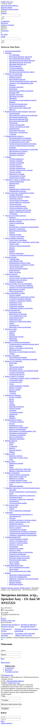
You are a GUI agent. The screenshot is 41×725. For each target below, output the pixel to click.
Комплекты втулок (16, 425)
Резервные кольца (15, 497)
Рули (11, 484)
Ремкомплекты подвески (18, 280)
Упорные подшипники (17, 435)
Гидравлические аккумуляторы (20, 140)
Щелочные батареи (16, 584)
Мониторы (13, 338)
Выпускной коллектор (17, 79)
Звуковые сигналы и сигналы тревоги (22, 520)
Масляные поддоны (16, 96)
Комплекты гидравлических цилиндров (23, 149)
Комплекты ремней (16, 463)
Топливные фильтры (16, 70)
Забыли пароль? (6, 723)
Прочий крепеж (15, 408)
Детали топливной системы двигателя (23, 81)
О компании (5, 21)
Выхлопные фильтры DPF (18, 121)
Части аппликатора (16, 291)
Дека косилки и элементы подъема (21, 265)
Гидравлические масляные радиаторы (22, 144)
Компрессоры (14, 183)
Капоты (12, 225)
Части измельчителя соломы (19, 567)
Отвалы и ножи (14, 550)
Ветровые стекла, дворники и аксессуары (24, 242)
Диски (11, 384)
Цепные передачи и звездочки (20, 469)
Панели (12, 232)
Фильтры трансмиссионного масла (21, 72)
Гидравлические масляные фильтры (22, 60)
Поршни (12, 102)
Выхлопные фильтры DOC (19, 119)
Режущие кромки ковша (17, 560)
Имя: (3, 696)
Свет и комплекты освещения (20, 510)
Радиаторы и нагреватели (18, 132)
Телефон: (5, 700)
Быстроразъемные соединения (20, 138)
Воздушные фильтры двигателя (20, 57)
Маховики (13, 98)
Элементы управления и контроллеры (23, 535)
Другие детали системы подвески (21, 278)
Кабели (12, 333)
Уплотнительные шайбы (18, 503)
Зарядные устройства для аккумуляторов (23, 579)
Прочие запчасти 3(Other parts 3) (18, 588)
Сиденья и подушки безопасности (21, 255)
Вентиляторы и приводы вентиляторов (23, 115)
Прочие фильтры (15, 66)
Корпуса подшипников (17, 429)
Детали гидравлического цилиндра (21, 145)
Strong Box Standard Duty (18, 577)
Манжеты (12, 391)
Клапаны (12, 147)
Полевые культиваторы (17, 554)
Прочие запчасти (15, 450)
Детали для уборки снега (18, 541)
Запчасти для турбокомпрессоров (21, 83)
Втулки (12, 423)
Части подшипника (16, 437)
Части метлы (13, 569)
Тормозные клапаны (16, 306)
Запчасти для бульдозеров (18, 543)
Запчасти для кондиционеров (19, 246)
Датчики (12, 518)
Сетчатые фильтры (16, 68)
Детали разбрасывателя (17, 206)
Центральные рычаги (17, 374)
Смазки (12, 354)
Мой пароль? (5, 662)
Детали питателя (15, 204)
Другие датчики (15, 172)
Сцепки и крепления (16, 372)
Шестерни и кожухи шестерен (20, 327)
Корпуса (12, 448)
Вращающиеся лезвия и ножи (19, 263)
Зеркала (12, 248)
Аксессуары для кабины (18, 240)
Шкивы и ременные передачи (20, 471)
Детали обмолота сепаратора (19, 202)
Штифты (12, 418)
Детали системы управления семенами (23, 359)
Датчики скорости (15, 166)
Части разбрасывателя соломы (20, 571)
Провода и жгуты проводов (19, 526)
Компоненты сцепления (17, 314)
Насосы (12, 187)
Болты (11, 399)
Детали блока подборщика (18, 200)
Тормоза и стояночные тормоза (20, 301)
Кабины (12, 249)
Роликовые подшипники (18, 433)
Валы (11, 365)
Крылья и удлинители (17, 229)
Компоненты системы (17, 289)
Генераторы (13, 123)
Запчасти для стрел (16, 545)
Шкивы (12, 452)
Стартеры (12, 134)
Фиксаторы (13, 414)
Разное (11, 323)
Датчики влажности (16, 159)
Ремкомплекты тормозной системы (21, 297)
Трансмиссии (14, 325)
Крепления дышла (15, 369)
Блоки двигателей (15, 75)
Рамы (11, 459)
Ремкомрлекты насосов (17, 191)
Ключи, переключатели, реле (19, 522)
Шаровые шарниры (16, 282)
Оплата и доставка (7, 25)
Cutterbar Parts (14, 259)
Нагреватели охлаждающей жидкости (22, 100)
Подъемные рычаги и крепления (21, 552)
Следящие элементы (16, 422)
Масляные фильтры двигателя (20, 62)
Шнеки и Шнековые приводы (20, 212)
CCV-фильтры (14, 55)
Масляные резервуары (17, 153)
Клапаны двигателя (16, 87)
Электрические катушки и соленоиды (22, 531)
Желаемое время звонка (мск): (11, 704)
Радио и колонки (15, 528)
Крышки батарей (15, 582)
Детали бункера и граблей (18, 539)
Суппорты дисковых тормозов (20, 299)
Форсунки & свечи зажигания (20, 108)
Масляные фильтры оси (17, 64)
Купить (3, 619)
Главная (4, 588)
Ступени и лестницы (16, 236)
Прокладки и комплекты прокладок (22, 495)
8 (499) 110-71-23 (7, 2)
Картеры (12, 85)
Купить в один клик (8, 620)
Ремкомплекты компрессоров (19, 189)
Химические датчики (17, 178)
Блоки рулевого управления (19, 475)
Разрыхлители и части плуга (19, 556)
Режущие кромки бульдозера (19, 558)
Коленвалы (13, 89)
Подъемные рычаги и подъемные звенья (23, 371)
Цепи (11, 467)
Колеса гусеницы (15, 388)
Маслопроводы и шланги (18, 151)
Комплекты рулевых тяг (17, 476)
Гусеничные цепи (15, 382)
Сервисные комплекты (17, 106)
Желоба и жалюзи (15, 221)
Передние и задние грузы (18, 458)
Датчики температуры (17, 168)
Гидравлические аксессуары (19, 142)
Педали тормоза (15, 295)
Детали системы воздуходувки (20, 210)
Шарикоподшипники (16, 439)
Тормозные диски (15, 302)
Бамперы (12, 217)
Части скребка (14, 563)
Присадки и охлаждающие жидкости (22, 352)
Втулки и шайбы (15, 397)
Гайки (11, 403)
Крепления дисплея (16, 336)
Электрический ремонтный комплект (22, 533)
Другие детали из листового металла (22, 219)
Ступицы (12, 393)
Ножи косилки (14, 270)
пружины (12, 410)
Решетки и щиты (15, 234)
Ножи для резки (15, 272)
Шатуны (12, 110)
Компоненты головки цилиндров (21, 91)
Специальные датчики (17, 176)
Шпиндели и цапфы (16, 478)
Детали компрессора (16, 181)
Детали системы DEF (17, 125)
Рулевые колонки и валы (18, 480)
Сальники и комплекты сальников (21, 499)
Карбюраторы (14, 128)
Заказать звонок (6, 7)
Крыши (12, 251)
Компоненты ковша (16, 548)
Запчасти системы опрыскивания (21, 287)
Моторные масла (15, 350)
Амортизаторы (14, 113)
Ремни (11, 465)
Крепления (13, 507)
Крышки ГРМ (14, 93)
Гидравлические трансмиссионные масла (24, 344)
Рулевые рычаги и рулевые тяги (20, 482)
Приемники (13, 340)
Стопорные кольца (16, 412)
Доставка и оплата (11, 672)
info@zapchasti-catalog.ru (9, 5)
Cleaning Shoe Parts (16, 195)
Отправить (5, 708)
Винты (11, 401)
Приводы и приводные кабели (20, 321)
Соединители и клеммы (17, 529)
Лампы (11, 509)
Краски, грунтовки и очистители (21, 348)
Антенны (12, 331)
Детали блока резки (16, 267)
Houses (11, 442)
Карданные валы (15, 312)
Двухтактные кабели (16, 367)
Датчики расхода (15, 164)
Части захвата (14, 562)
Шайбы (12, 416)
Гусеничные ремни (16, 380)
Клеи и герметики (15, 346)
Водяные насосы (15, 77)
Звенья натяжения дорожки (19, 386)
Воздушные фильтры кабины (19, 58)
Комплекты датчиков (16, 174)
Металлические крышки (18, 231)
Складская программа (13, 51)
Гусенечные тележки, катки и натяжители (24, 378)
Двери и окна (14, 244)
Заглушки (12, 490)
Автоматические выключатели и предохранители (21, 515)
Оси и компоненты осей (18, 316)
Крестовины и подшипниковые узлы (22, 431)
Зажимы (12, 405)
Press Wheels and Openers (18, 357)
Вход (2, 659)
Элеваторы (13, 214)
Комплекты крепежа (16, 406)
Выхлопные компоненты (18, 117)
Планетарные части (16, 318)
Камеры (12, 335)
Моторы (12, 185)
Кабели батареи (14, 580)
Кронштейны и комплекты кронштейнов (24, 227)
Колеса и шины (14, 389)
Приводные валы (15, 319)
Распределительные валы (18, 104)
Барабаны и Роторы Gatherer (19, 197)
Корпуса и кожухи (15, 456)
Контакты (4, 23)
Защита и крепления (16, 223)
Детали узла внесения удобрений (21, 285)
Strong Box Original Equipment (19, 575)
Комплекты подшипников (18, 427)
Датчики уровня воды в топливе (21, 170)
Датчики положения (16, 162)
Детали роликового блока (18, 208)
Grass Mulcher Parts (16, 261)
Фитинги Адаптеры (16, 155)
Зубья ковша (13, 546)
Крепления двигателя (17, 130)
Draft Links (13, 363)
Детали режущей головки (18, 268)
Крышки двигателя (16, 94)
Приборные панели (16, 524)
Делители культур (15, 198)
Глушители (13, 446)
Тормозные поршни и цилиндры (21, 308)
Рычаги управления (16, 253)
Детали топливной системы (19, 127)
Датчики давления (15, 161)
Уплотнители (14, 501)
